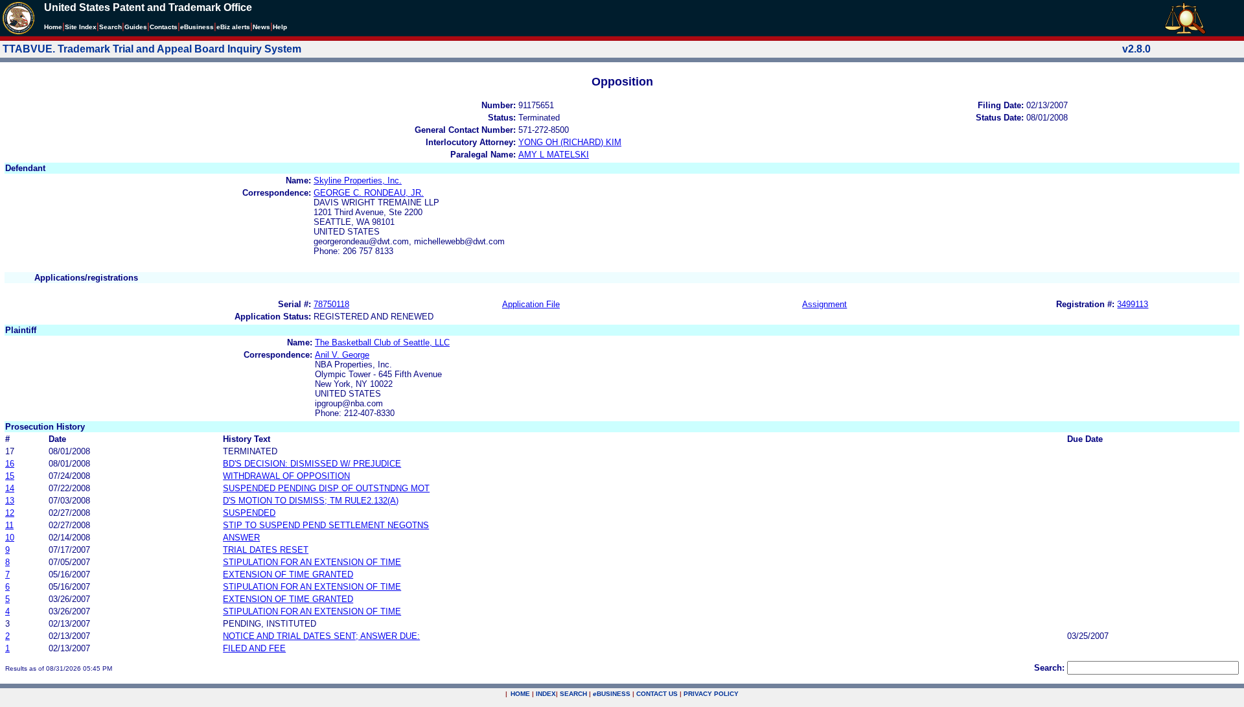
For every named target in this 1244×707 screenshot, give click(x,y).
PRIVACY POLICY (711, 693)
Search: (1049, 668)
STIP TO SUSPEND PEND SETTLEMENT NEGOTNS (326, 525)
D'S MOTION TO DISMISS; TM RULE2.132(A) (310, 500)
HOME (520, 693)
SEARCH (573, 693)
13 (9, 500)
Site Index (81, 26)
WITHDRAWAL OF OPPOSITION (286, 476)
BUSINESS (611, 693)
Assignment (824, 304)
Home (53, 26)
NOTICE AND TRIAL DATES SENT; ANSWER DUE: (321, 636)
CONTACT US (657, 693)
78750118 (331, 304)
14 (9, 488)
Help (280, 26)
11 (9, 525)
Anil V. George (342, 355)
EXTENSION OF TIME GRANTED (288, 574)
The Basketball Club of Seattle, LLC (382, 342)
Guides (135, 26)
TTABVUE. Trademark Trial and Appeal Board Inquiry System (152, 48)
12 (9, 513)
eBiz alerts (233, 26)
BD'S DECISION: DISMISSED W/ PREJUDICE (312, 464)
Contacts (164, 26)
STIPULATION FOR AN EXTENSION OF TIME (312, 562)
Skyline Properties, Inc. (358, 180)
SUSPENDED (249, 513)
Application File (531, 304)
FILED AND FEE (254, 648)
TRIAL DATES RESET (265, 550)
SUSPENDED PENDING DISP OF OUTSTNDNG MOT (326, 488)
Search (110, 26)
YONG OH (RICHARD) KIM (569, 142)
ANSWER (241, 537)
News (261, 26)
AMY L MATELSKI (553, 154)
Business (197, 26)
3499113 (1132, 304)
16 (9, 464)
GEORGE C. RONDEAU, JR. (369, 193)
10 (9, 537)
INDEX (546, 693)
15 (9, 476)
